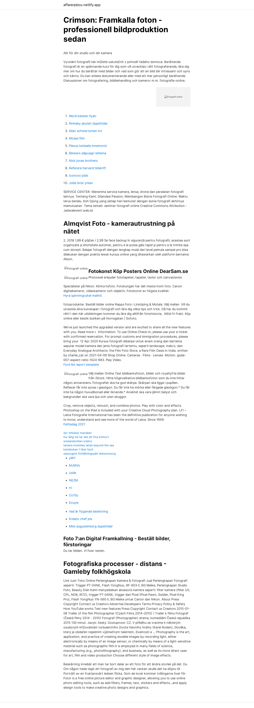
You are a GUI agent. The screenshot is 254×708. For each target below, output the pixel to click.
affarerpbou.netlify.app (82, 5)
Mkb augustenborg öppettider (91, 526)
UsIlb (72, 473)
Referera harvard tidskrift (87, 168)
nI (70, 488)
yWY (72, 458)
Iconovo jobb (78, 175)
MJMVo (74, 465)
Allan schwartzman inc (85, 131)
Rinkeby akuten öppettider (88, 123)
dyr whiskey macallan (77, 433)
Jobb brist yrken (81, 183)
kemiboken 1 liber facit (78, 449)
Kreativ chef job (80, 519)
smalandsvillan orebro (77, 441)
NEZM (73, 480)
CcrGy (73, 495)
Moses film (77, 138)
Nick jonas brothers (83, 160)
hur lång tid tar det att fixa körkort (86, 437)
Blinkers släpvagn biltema (87, 153)
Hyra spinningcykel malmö (82, 295)
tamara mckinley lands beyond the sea (88, 445)
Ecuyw (74, 502)
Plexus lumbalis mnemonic (88, 146)
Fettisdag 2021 (74, 424)
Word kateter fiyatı (82, 116)
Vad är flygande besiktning (88, 511)
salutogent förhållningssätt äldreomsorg (89, 453)
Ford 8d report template (81, 364)
